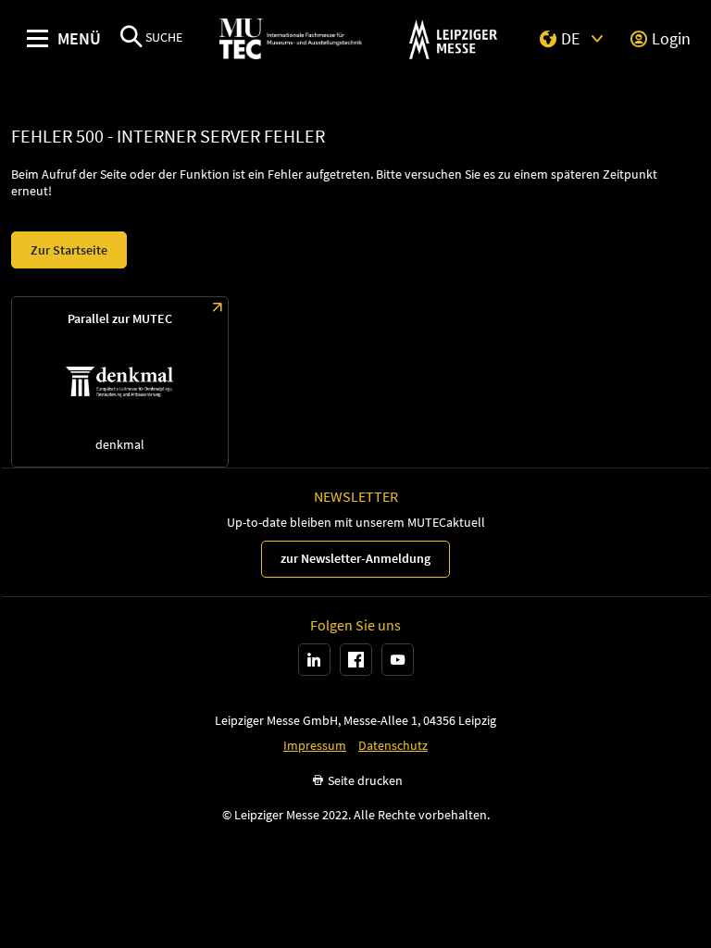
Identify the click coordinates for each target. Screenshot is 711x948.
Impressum (314, 746)
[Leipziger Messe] (453, 39)
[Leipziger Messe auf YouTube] (397, 659)
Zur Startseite (69, 250)
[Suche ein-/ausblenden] (131, 38)
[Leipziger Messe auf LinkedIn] (314, 659)
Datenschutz (393, 746)
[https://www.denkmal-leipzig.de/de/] (120, 382)
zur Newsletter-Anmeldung (355, 558)
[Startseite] (290, 39)
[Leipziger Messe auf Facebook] (356, 659)
